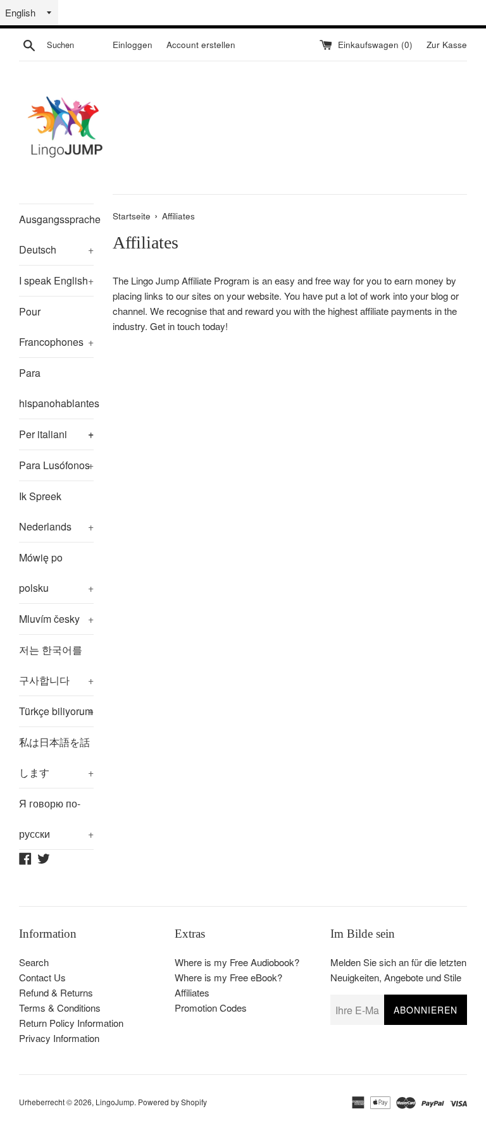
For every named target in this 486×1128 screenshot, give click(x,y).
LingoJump (115, 1101)
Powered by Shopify (172, 1101)
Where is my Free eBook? (228, 977)
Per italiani (56, 434)
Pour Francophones (56, 326)
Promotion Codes (211, 1007)
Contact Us (42, 977)
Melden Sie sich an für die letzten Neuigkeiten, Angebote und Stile (398, 969)
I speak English (56, 280)
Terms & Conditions (60, 1007)
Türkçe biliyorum (56, 711)
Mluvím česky (56, 618)
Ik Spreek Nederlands (56, 511)
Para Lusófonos (56, 465)
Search (34, 962)
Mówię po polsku (56, 572)
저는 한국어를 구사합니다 (56, 664)
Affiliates (192, 992)
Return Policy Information (71, 1022)
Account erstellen (200, 45)
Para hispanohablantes (56, 392)
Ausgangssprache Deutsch (56, 234)
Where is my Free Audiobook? (237, 962)
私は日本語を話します (56, 757)
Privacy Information (59, 1038)
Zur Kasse (447, 45)
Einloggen (133, 45)
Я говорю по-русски (56, 818)
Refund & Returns (56, 992)
